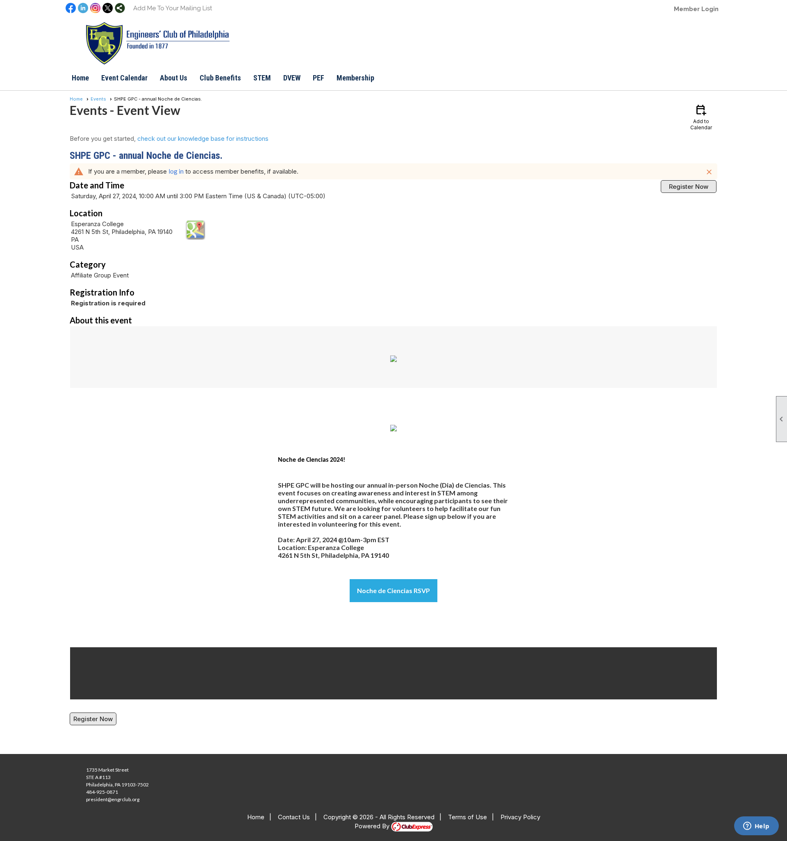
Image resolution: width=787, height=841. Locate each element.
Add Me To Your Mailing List (172, 8)
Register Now (688, 186)
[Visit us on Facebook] (71, 8)
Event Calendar (124, 77)
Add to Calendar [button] (701, 117)
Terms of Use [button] (467, 817)
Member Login (696, 9)
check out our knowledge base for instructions (202, 138)
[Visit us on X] (107, 8)
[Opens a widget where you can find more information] (756, 826)
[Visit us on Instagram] (95, 8)
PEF (318, 77)
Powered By (373, 826)
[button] (173, 78)
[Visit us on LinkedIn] (83, 8)
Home (80, 77)
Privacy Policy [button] (520, 817)
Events (98, 99)
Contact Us (294, 817)
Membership (355, 77)
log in (176, 171)
